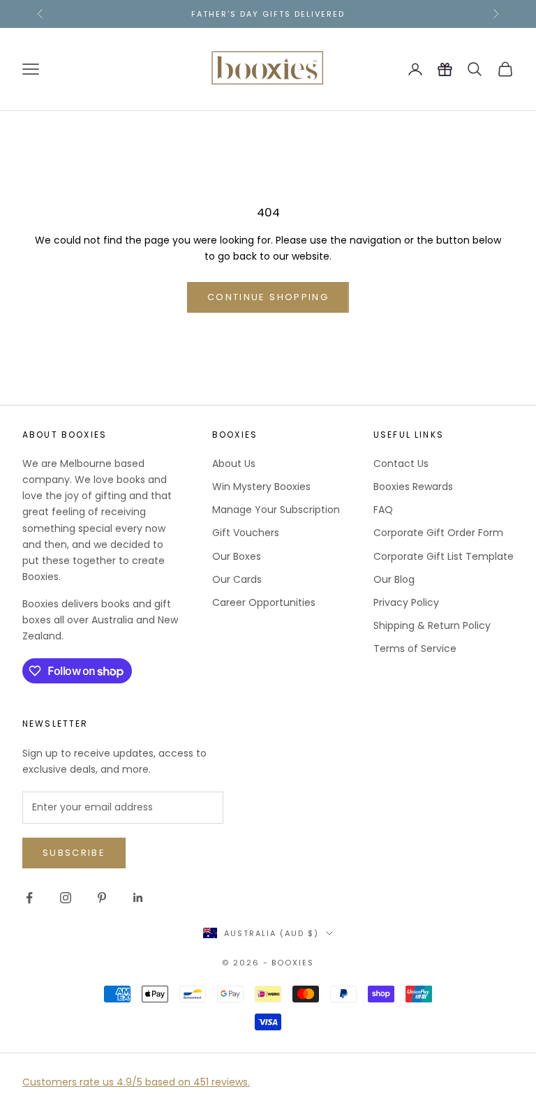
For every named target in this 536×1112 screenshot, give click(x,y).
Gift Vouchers (245, 533)
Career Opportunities (263, 602)
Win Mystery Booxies (261, 487)
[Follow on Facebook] (29, 898)
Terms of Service (414, 648)
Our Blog (394, 579)
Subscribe (74, 852)
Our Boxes (236, 556)
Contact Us (401, 463)
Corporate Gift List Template (443, 556)
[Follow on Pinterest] (102, 898)
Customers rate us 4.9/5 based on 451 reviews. (136, 1082)
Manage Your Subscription (276, 510)
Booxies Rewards (413, 487)
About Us (233, 463)
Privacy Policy (406, 602)
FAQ (383, 510)
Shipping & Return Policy (432, 625)
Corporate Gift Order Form (438, 533)
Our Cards (237, 579)
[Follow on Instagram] (66, 898)
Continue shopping (268, 297)
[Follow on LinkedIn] (138, 898)
